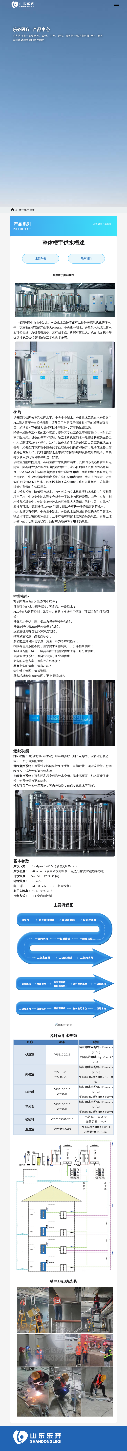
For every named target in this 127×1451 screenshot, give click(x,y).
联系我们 (86, 258)
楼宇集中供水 (27, 210)
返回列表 (40, 258)
